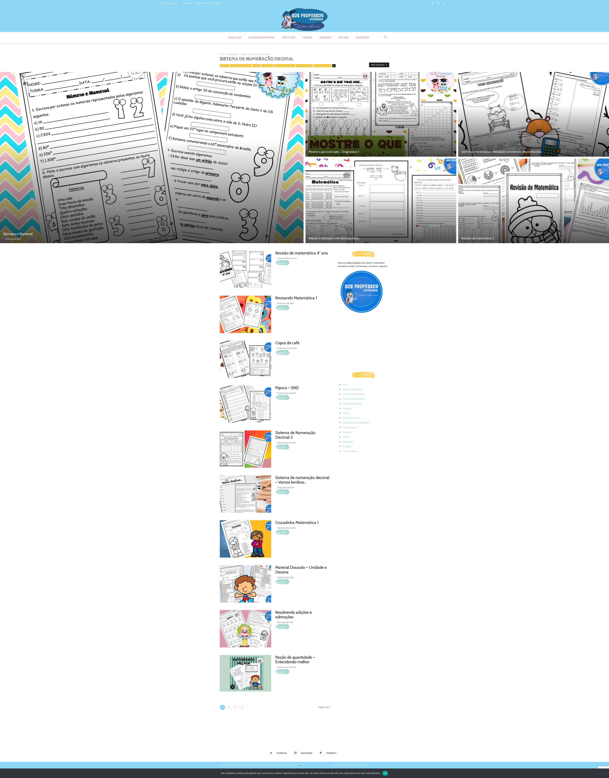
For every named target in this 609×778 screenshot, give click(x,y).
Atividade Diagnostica (352, 389)
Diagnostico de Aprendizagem (356, 422)
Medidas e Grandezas (284, 65)
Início (222, 54)
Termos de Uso (361, 765)
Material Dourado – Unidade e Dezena (301, 569)
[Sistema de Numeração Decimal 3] (245, 449)
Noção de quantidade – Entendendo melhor (295, 659)
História (346, 437)
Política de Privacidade (342, 765)
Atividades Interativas (352, 403)
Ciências (346, 413)
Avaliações (347, 408)
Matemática (233, 54)
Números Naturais (322, 65)
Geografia (347, 432)
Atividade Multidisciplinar (354, 398)
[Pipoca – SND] (245, 404)
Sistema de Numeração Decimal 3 (295, 435)
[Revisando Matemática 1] (245, 314)
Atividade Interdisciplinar (354, 394)
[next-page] (242, 707)
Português (347, 446)
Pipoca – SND (287, 387)
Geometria (267, 65)
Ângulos (224, 65)
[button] (385, 37)
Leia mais (282, 263)
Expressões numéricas (240, 65)
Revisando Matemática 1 (296, 298)
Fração (256, 65)
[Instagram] (438, 3)
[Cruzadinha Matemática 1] (245, 539)
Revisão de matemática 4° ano (301, 253)
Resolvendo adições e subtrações (293, 614)
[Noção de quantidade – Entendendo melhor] (245, 673)
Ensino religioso (350, 427)
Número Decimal (304, 65)
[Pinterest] (444, 3)
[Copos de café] (245, 359)
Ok (385, 773)
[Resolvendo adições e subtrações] (245, 628)
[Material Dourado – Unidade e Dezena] (245, 583)
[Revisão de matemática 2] (533, 201)
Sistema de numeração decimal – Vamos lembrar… (302, 480)
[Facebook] (432, 3)
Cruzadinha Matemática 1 (296, 522)
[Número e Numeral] (152, 157)
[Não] (605, 773)
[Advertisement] (363, 346)
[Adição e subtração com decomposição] (380, 201)
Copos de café (287, 342)
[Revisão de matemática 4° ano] (245, 269)
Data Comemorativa (351, 417)
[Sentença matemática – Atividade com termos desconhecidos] (533, 114)
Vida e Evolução (350, 451)
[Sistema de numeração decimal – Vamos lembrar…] (245, 494)
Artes (345, 384)
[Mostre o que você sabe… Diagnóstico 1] (380, 114)
